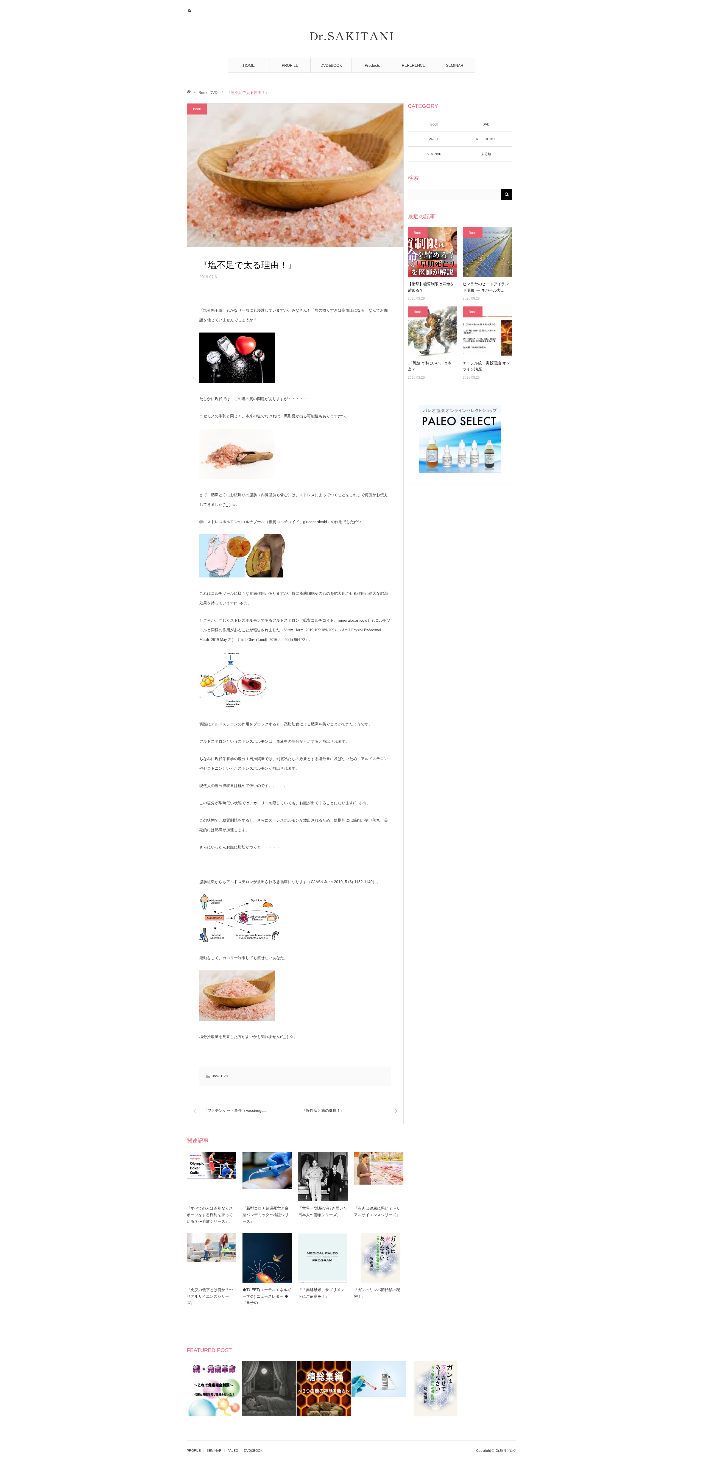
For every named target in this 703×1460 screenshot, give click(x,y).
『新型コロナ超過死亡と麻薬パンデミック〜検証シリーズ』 (265, 1215)
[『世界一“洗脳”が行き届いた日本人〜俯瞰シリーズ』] (323, 1176)
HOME (249, 65)
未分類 (486, 154)
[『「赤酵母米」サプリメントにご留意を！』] (323, 1258)
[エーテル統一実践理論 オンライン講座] (487, 331)
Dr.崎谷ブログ (506, 1451)
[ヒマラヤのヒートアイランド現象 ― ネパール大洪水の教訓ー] (487, 252)
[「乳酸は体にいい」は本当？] (432, 331)
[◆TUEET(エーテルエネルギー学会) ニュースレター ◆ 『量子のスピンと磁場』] (267, 1258)
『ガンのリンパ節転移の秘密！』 (377, 1293)
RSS (190, 9)
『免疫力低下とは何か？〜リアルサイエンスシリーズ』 (210, 1296)
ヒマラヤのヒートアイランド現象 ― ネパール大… (486, 287)
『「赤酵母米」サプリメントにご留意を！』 (321, 1293)
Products (372, 65)
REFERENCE (413, 65)
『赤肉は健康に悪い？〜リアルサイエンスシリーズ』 (377, 1211)
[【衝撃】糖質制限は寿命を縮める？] (432, 252)
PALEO (434, 139)
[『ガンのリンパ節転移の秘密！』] (378, 1258)
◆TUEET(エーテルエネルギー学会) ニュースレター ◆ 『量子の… (266, 1296)
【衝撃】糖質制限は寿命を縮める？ (431, 287)
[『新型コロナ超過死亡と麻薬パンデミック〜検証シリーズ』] (267, 1176)
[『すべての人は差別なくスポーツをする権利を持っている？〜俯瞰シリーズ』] (211, 1176)
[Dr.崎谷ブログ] (352, 36)
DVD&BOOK (331, 65)
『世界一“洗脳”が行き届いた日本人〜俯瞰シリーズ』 (322, 1211)
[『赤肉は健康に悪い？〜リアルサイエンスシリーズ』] (378, 1176)
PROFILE (290, 65)
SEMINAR (454, 65)
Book (203, 92)
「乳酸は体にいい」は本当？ (429, 366)
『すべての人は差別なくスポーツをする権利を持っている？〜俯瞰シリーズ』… (210, 1215)
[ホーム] (188, 91)
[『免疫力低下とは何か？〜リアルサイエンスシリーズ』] (211, 1258)
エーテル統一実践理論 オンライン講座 (486, 366)
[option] (214, 1388)
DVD (213, 92)
